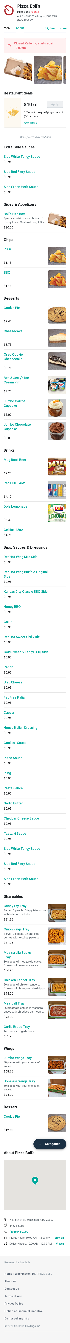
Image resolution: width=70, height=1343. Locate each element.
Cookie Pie (12, 308)
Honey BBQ (12, 607)
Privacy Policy (13, 1303)
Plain (7, 249)
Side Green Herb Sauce (21, 187)
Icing (7, 773)
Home (8, 1273)
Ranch (8, 667)
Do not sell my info (16, 1318)
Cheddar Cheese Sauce (21, 818)
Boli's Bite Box (14, 214)
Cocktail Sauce (15, 743)
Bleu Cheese (13, 682)
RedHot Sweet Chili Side (22, 637)
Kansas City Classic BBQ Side (26, 591)
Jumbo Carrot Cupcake (14, 403)
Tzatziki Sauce (15, 833)
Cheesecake (13, 331)
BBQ (7, 272)
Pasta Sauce (13, 788)
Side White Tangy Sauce (22, 156)
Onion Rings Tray (16, 929)
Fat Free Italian (15, 697)
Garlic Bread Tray (17, 1027)
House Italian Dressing (20, 728)
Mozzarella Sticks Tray (17, 955)
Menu (7, 28)
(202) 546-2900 (25, 20)
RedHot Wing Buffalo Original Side (26, 574)
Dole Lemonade (15, 506)
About (20, 28)
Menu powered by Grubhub (35, 137)
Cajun (8, 622)
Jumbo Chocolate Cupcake (17, 426)
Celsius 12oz (13, 530)
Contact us (11, 1288)
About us (10, 1281)
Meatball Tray (14, 1003)
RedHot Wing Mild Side (21, 557)
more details (30, 123)
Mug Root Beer (15, 460)
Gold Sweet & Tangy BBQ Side (26, 652)
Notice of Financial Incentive (23, 1311)
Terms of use (13, 1296)
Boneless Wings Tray (19, 1081)
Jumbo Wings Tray (18, 1058)
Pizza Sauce (13, 758)
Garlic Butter (13, 803)
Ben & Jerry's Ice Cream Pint (16, 380)
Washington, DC (25, 1273)
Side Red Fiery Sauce (19, 172)
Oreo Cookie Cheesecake (13, 356)
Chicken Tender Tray (19, 980)
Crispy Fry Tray (15, 906)
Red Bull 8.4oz (14, 483)
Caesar (9, 712)
